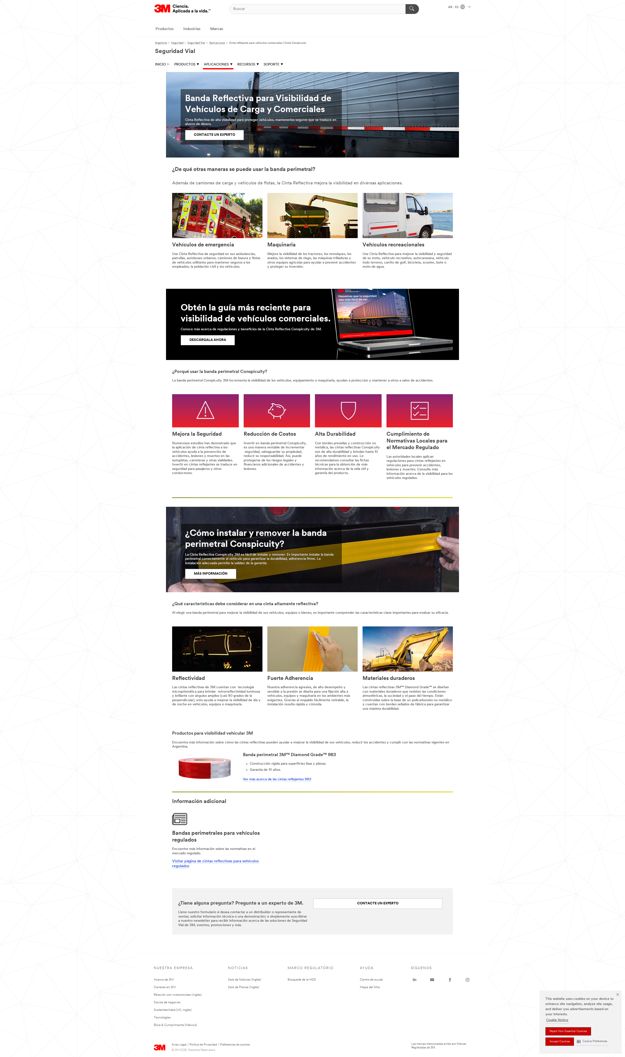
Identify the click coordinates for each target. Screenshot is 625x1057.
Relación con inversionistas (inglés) (178, 994)
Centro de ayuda (371, 979)
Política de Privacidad (203, 1044)
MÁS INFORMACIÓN (211, 574)
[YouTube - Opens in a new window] (432, 979)
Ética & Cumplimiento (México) (175, 1025)
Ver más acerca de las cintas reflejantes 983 (277, 779)
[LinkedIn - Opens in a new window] (414, 979)
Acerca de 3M (164, 979)
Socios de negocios (167, 1002)
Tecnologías (162, 1017)
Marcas (216, 29)
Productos (165, 29)
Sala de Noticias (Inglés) (244, 979)
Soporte (271, 64)
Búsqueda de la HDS (302, 979)
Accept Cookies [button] (560, 1041)
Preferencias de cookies (235, 1044)
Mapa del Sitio (370, 987)
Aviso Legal (179, 1044)
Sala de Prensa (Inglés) (243, 987)
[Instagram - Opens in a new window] (467, 979)
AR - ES (453, 7)
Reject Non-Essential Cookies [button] (568, 1031)
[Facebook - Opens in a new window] (450, 979)
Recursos (246, 64)
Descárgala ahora (207, 340)
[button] (592, 1041)
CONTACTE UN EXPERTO (214, 135)
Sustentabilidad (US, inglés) (173, 1010)
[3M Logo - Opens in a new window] (182, 9)
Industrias (191, 29)
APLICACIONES (216, 64)
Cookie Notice (557, 1020)
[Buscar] (412, 9)
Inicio (160, 64)
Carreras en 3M (165, 987)
